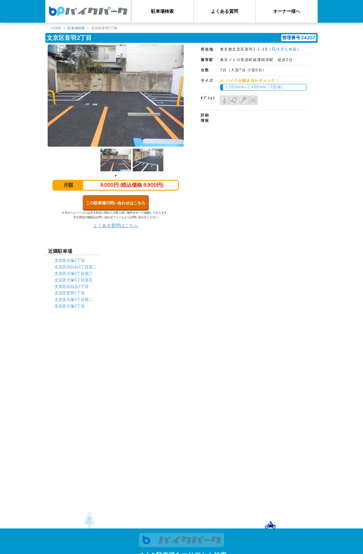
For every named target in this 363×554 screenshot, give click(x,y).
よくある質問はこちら (115, 226)
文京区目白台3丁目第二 (75, 267)
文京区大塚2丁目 (69, 260)
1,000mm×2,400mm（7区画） (255, 87)
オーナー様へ (286, 11)
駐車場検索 (162, 11)
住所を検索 (286, 49)
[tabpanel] (115, 160)
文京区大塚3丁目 (69, 306)
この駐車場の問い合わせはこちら (115, 203)
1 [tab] (116, 175)
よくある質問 (224, 11)
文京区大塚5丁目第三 (73, 273)
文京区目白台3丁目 (71, 286)
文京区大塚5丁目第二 (73, 299)
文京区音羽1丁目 (69, 293)
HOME (56, 28)
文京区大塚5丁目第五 (73, 280)
